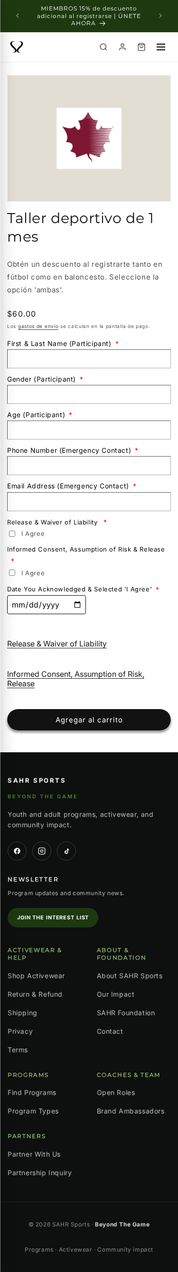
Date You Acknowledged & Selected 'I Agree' (83, 589)
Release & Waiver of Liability (57, 522)
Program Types (33, 1111)
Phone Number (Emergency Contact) (73, 450)
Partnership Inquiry (40, 1173)
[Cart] (141, 47)
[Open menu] (160, 46)
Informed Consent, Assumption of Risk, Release (75, 678)
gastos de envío (38, 326)
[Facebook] (17, 851)
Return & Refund (35, 994)
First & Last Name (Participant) (63, 343)
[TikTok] (66, 851)
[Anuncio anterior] (17, 15)
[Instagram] (41, 851)
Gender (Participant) (45, 379)
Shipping (22, 1013)
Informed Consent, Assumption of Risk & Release (86, 555)
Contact (110, 1031)
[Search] (103, 47)
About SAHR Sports (130, 976)
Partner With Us (34, 1154)
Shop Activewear (36, 976)
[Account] (122, 47)
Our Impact (116, 994)
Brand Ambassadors (131, 1111)
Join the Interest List (53, 917)
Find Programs (32, 1092)
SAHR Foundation (126, 1013)
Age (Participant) (40, 415)
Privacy (20, 1031)
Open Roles (116, 1092)
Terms (18, 1050)
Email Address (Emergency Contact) (71, 486)
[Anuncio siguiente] (160, 15)
